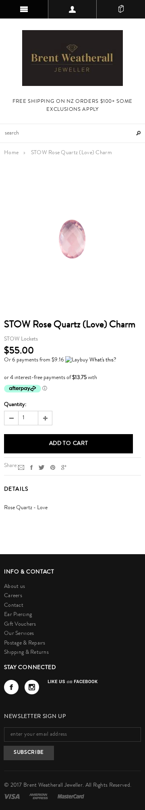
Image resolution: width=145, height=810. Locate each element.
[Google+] (63, 467)
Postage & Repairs (25, 643)
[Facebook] (11, 687)
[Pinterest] (52, 467)
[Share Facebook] (31, 467)
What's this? (102, 360)
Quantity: (15, 405)
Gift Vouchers (20, 624)
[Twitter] (41, 467)
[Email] (21, 467)
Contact (13, 605)
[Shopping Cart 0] (121, 9)
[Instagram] (32, 687)
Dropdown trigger (72, 9)
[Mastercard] (71, 796)
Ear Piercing (18, 615)
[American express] (39, 796)
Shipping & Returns (26, 652)
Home (11, 153)
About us (14, 587)
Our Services (19, 634)
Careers (13, 596)
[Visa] (12, 796)
